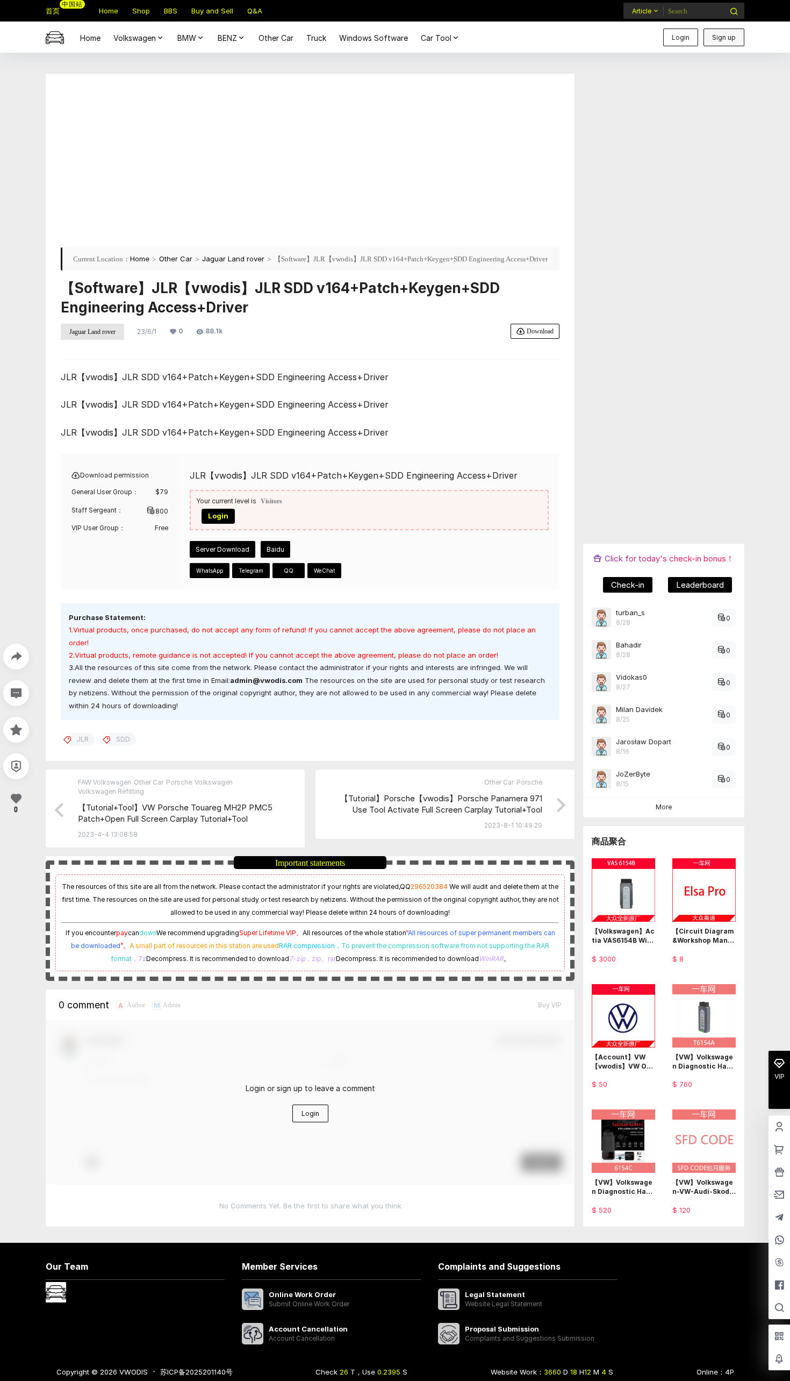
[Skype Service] (779, 1263)
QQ (288, 570)
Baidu (275, 549)
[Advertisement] (310, 164)
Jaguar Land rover (233, 258)
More (664, 807)
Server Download (222, 549)
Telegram (251, 570)
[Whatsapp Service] (779, 1240)
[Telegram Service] (779, 1218)
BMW (186, 37)
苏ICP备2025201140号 (196, 1372)
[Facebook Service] (779, 1285)
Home (139, 258)
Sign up (724, 37)
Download (540, 331)
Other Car (175, 258)
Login (681, 37)
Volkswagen (134, 37)
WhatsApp (209, 570)
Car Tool (436, 37)
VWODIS (132, 1372)
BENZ (227, 37)
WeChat (324, 570)
